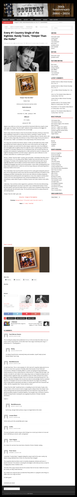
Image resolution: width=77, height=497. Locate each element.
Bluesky (53, 141)
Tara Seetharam (55, 41)
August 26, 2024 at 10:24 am (14, 336)
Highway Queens (55, 171)
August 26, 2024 (9, 43)
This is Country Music (56, 190)
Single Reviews (54, 133)
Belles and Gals (55, 158)
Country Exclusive (55, 163)
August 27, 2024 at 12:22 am (14, 363)
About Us (5, 19)
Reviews (45, 19)
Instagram (53, 144)
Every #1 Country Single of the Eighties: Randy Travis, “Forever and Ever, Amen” (41, 305)
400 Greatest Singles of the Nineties (60, 123)
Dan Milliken (54, 40)
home (31, 19)
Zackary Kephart (55, 68)
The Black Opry (55, 181)
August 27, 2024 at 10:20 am (14, 428)
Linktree (53, 146)
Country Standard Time (56, 166)
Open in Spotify (8, 244)
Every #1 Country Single (16, 27)
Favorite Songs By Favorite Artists (59, 130)
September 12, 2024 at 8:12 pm (15, 452)
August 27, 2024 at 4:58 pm (14, 441)
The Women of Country (57, 186)
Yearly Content (54, 19)
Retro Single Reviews (56, 132)
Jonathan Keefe (55, 45)
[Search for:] (65, 22)
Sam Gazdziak (54, 46)
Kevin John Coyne (19, 43)
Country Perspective (56, 165)
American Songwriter (56, 153)
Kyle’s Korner (54, 173)
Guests (53, 48)
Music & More (54, 175)
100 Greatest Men (55, 120)
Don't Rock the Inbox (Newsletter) (59, 168)
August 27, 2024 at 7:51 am (16, 406)
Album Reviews (55, 125)
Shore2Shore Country (56, 178)
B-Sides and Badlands (56, 156)
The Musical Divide (55, 185)
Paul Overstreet (21, 318)
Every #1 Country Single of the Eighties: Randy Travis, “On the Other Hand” (25, 305)
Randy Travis (31, 318)
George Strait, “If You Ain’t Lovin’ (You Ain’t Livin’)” (29, 200)
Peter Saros (54, 71)
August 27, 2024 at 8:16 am (14, 417)
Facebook (53, 142)
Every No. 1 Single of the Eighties (59, 127)
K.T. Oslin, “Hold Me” (28, 203)
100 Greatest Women (56, 122)
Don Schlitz (6, 303)
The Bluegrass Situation (57, 183)
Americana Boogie (55, 155)
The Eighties (29, 27)
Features (19, 19)
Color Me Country (55, 161)
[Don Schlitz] (11, 299)
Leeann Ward (54, 38)
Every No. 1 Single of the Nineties (59, 128)
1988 (26, 43)
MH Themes (30, 493)
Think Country (54, 188)
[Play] (26, 259)
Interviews (38, 19)
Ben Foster (54, 43)
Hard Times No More (56, 170)
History (26, 19)
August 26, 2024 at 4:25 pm (16, 350)
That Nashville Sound (56, 180)
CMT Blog (53, 160)
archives (12, 19)
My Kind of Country (56, 176)
